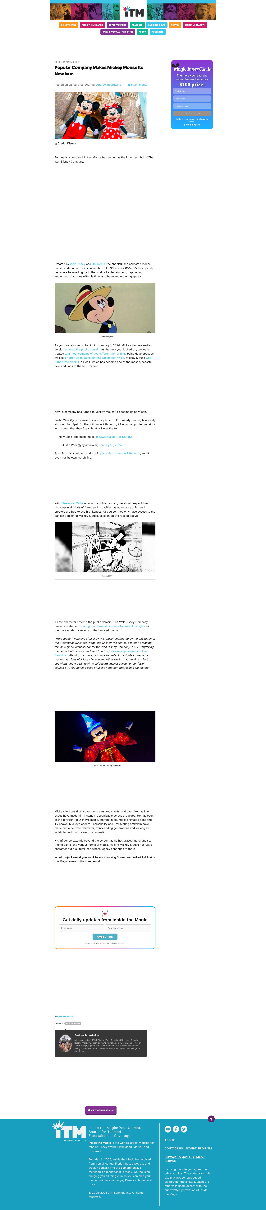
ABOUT (170, 1140)
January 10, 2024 (110, 445)
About (142, 32)
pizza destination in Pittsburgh (120, 453)
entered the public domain (81, 349)
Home (57, 62)
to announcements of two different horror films (95, 353)
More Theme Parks (92, 25)
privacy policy (173, 1173)
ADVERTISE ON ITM (198, 1148)
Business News (156, 25)
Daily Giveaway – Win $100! (118, 32)
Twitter (184, 1129)
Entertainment (117, 25)
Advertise (157, 32)
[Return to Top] (211, 1118)
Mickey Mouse (73, 1023)
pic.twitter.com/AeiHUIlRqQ (114, 436)
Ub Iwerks (98, 264)
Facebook (176, 1129)
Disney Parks (68, 25)
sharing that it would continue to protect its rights (112, 626)
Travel (175, 25)
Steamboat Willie (72, 503)
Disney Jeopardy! (195, 25)
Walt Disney (77, 264)
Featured (137, 25)
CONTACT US (174, 1148)
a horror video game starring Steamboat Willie (94, 357)
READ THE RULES (192, 125)
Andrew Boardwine (108, 84)
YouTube (168, 1129)
